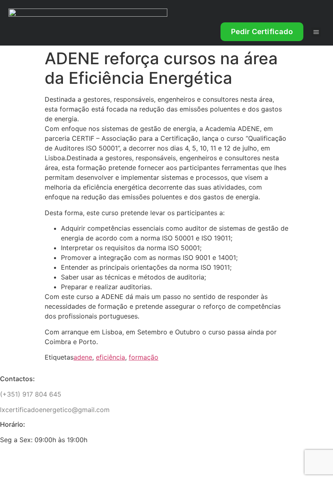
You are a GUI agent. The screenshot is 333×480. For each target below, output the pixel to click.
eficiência (110, 357)
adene (83, 357)
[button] (316, 32)
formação (143, 357)
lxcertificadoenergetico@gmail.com (55, 410)
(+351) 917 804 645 (30, 394)
